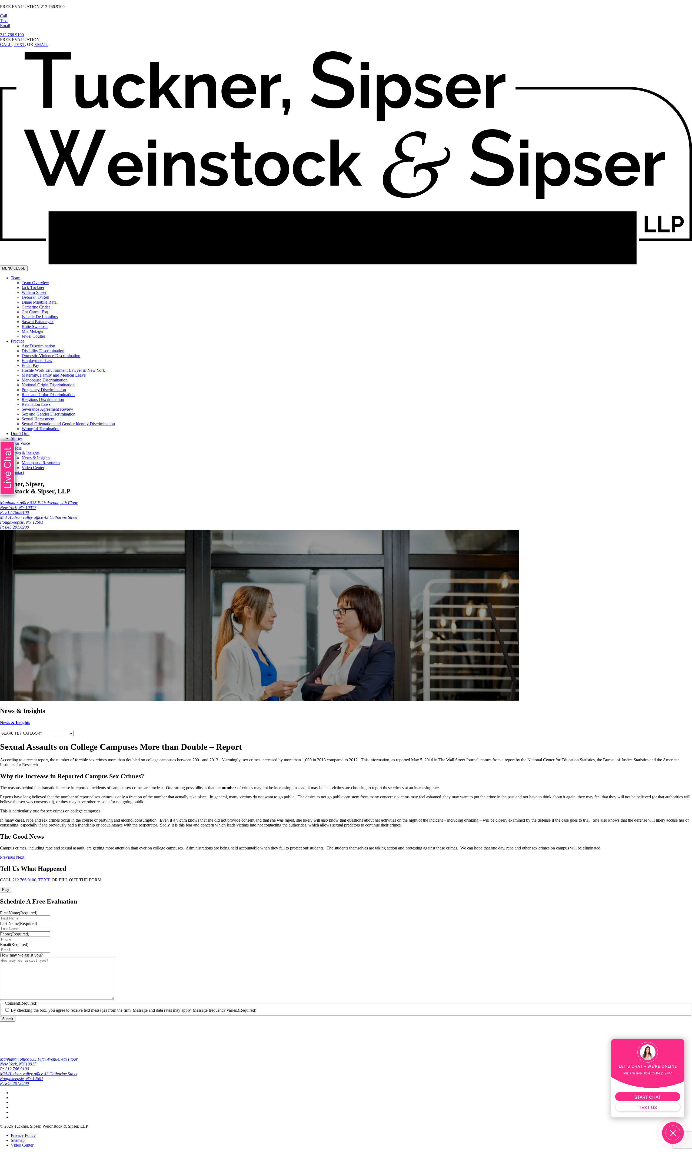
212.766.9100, (24, 880)
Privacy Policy (23, 1135)
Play (5, 890)
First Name (18, 913)
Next (20, 857)
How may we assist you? (21, 955)
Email (5, 25)
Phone (14, 934)
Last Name (18, 923)
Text (4, 20)
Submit (7, 1019)
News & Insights (15, 722)
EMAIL (41, 44)
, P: (38, 522)
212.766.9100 (12, 34)
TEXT (19, 44)
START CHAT (647, 1097)
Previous (7, 857)
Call (3, 16)
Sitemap (18, 1140)
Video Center (22, 1145)
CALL (6, 44)
